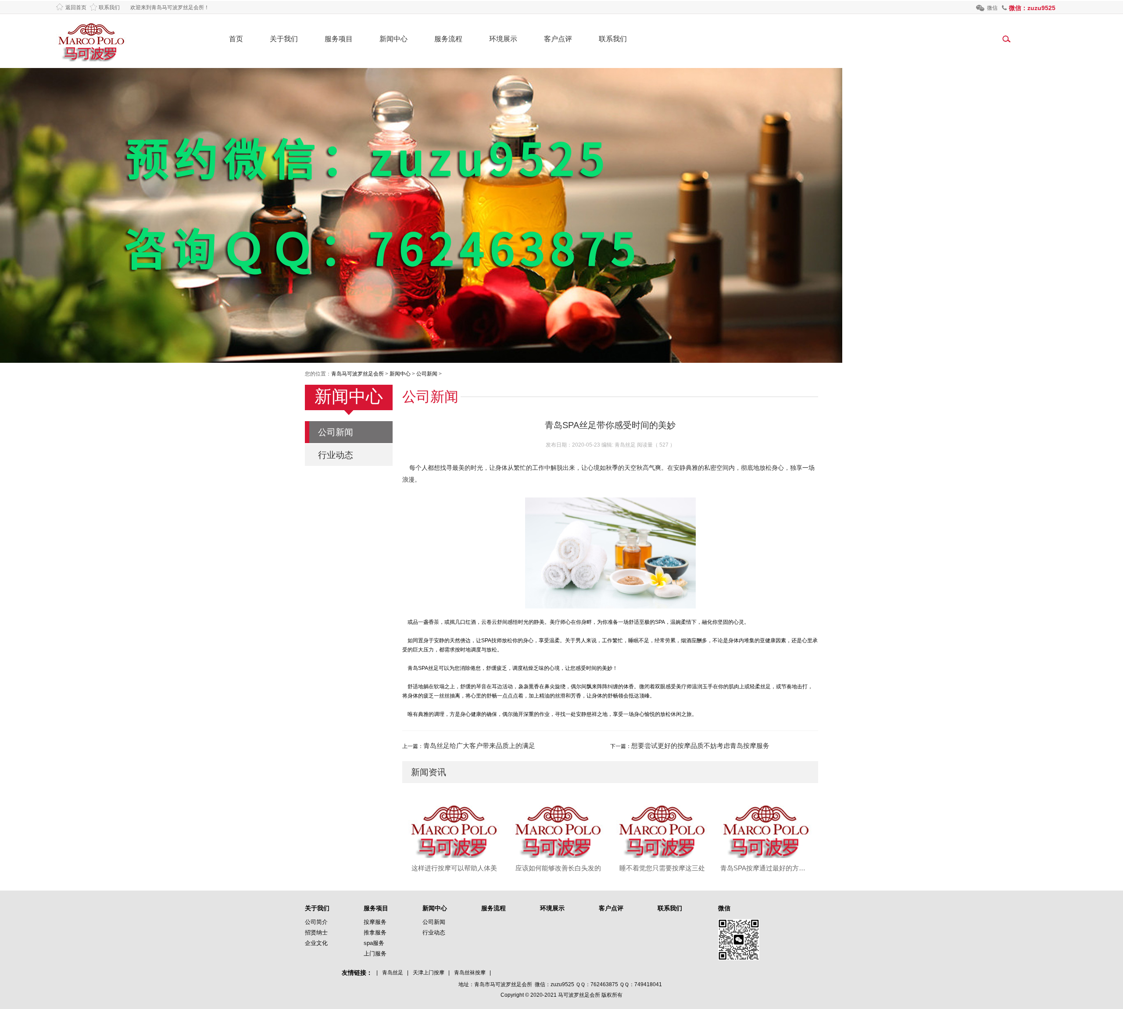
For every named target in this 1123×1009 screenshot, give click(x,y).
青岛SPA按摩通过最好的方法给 (766, 868)
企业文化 (316, 943)
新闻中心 (393, 39)
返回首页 (75, 7)
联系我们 (109, 7)
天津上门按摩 (428, 973)
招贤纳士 (316, 932)
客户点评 (558, 39)
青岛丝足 (392, 973)
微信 (992, 8)
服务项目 (339, 39)
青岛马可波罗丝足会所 (357, 374)
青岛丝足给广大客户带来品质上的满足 (479, 745)
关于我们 (284, 39)
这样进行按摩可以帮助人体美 (454, 868)
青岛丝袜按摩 (470, 973)
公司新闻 (426, 374)
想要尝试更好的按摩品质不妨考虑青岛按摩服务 (700, 745)
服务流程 (448, 39)
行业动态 (335, 455)
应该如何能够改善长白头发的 (558, 868)
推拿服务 (375, 932)
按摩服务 (375, 922)
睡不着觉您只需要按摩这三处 (662, 868)
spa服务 (374, 943)
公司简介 (316, 922)
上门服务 (375, 953)
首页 (236, 39)
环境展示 (503, 39)
